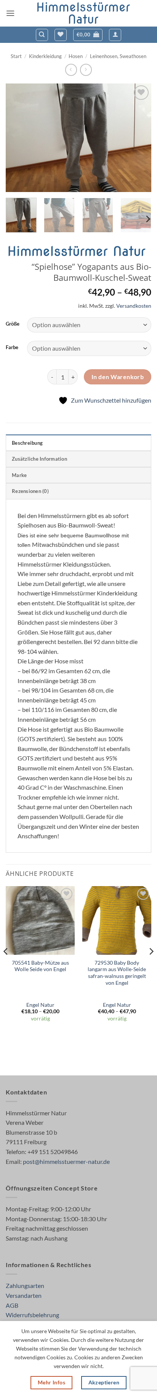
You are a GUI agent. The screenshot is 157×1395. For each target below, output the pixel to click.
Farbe (12, 347)
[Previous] (18, 137)
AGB (12, 1305)
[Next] (139, 137)
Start (16, 56)
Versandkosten (133, 305)
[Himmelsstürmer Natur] (78, 251)
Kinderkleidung (45, 56)
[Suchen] (42, 35)
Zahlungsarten (25, 1285)
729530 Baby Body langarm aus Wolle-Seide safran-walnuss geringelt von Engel (117, 973)
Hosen (76, 56)
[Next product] (71, 70)
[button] (10, 13)
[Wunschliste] (60, 35)
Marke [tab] (19, 475)
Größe (12, 324)
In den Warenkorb (117, 376)
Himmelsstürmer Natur (83, 13)
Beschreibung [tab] (27, 443)
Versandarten (24, 1295)
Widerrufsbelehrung (32, 1314)
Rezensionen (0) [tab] (30, 491)
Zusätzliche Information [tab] (39, 459)
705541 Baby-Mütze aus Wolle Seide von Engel (40, 966)
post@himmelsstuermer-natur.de (66, 1161)
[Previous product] (86, 70)
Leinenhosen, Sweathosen (118, 56)
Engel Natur (40, 1005)
